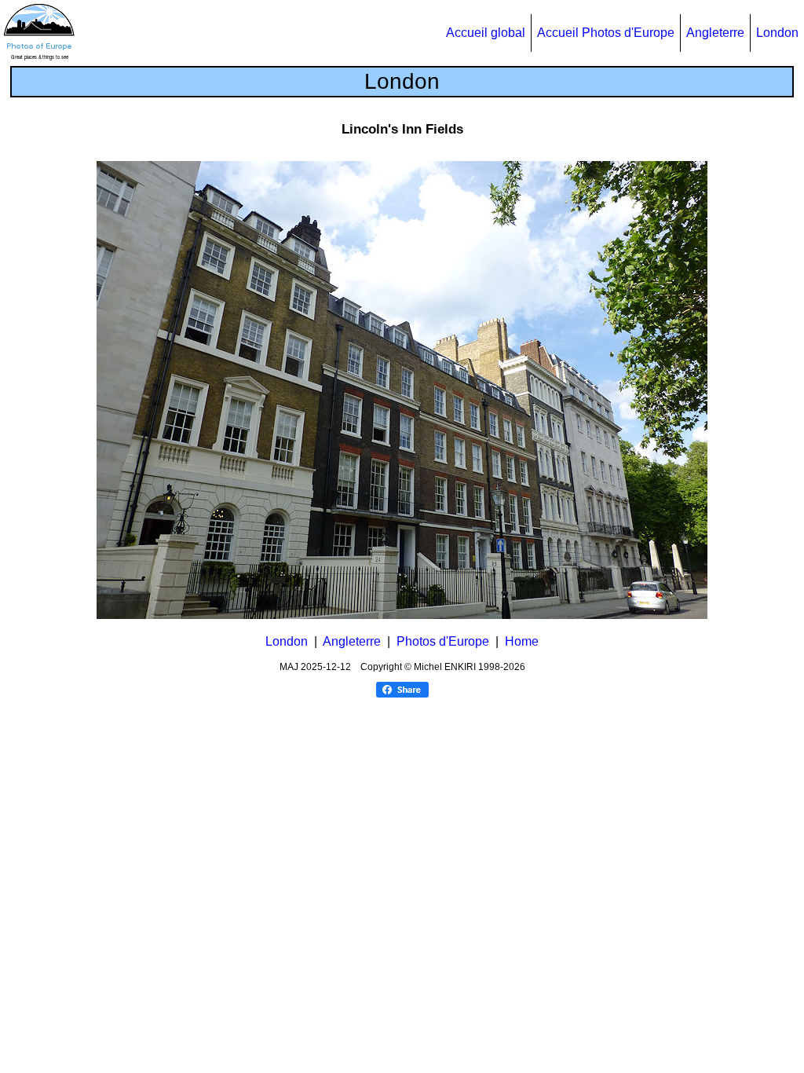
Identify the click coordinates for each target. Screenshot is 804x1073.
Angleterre (715, 32)
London (777, 32)
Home (522, 641)
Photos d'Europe (443, 641)
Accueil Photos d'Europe (605, 32)
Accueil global (485, 32)
